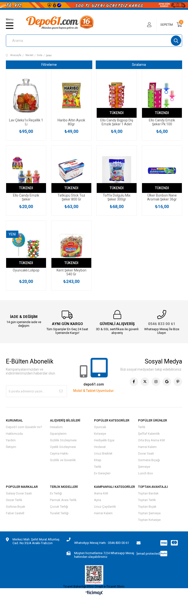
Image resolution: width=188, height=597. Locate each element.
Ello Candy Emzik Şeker (26, 197)
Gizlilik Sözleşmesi (63, 440)
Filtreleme (49, 65)
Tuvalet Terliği (59, 513)
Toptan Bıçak (147, 506)
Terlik (97, 466)
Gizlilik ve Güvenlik (63, 460)
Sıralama (139, 65)
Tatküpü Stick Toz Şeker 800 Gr (71, 197)
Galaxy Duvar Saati (19, 493)
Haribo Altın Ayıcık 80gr (71, 122)
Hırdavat (100, 447)
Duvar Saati (146, 453)
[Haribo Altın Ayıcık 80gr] (71, 96)
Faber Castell (15, 513)
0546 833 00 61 (161, 324)
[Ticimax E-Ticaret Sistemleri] (94, 593)
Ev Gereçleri (102, 473)
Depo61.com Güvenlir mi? (24, 427)
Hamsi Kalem (147, 447)
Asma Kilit (101, 493)
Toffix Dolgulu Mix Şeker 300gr (116, 197)
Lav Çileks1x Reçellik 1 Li (26, 122)
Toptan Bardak (148, 493)
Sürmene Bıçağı (149, 460)
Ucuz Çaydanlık (105, 506)
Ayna (97, 500)
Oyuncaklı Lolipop (26, 270)
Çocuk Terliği (59, 506)
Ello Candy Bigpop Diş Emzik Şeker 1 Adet (116, 122)
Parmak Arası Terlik (63, 500)
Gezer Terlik (14, 500)
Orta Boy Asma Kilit (151, 440)
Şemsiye (144, 466)
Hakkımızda (14, 433)
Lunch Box (145, 473)
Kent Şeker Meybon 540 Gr (71, 272)
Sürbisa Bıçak (15, 506)
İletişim (11, 447)
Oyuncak (100, 427)
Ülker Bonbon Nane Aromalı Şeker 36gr (162, 197)
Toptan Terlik (147, 500)
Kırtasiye (100, 433)
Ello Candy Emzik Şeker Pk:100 (162, 122)
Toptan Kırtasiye (149, 520)
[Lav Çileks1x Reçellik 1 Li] (26, 96)
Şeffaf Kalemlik (149, 433)
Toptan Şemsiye (149, 513)
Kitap (97, 460)
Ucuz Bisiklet (103, 453)
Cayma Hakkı (59, 453)
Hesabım (56, 427)
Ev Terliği (56, 493)
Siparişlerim (58, 433)
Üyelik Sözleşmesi (63, 447)
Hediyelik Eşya (104, 440)
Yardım (11, 440)
